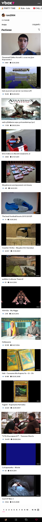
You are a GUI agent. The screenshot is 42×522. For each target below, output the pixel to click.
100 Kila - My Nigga (10, 310)
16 (35, 510)
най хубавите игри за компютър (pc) (18, 122)
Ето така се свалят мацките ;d (16, 154)
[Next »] (38, 510)
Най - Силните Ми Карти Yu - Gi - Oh (18, 373)
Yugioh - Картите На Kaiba (13, 405)
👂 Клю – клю (24, 8)
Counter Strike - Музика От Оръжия (18, 248)
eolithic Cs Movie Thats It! (12, 279)
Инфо (4, 24)
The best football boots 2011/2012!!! (17, 216)
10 (27, 510)
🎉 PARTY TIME (8, 8)
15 (32, 510)
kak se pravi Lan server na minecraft (17, 91)
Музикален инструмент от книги (17, 185)
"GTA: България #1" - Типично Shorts (18, 436)
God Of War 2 (8, 499)
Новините (6, 342)
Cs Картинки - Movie (11, 467)
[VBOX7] (8, 3)
